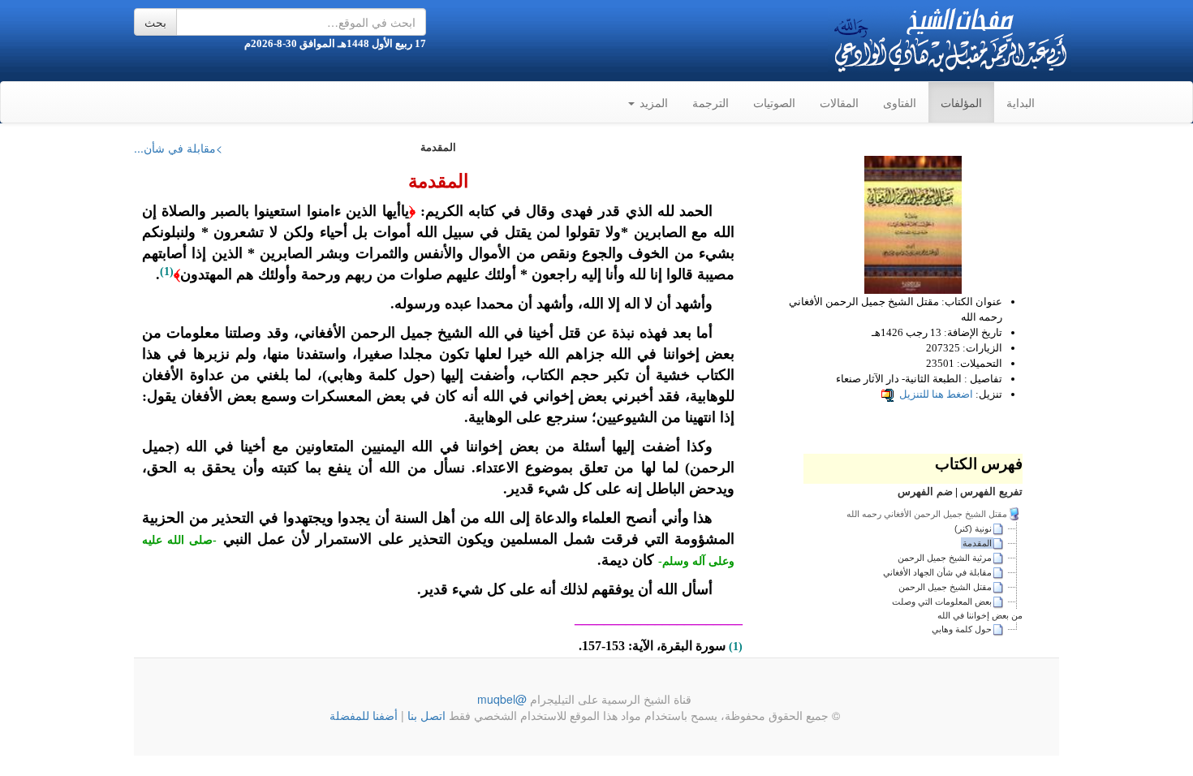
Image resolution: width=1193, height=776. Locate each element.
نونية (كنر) (973, 528)
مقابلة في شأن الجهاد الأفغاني (937, 572)
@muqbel (502, 699)
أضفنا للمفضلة (363, 715)
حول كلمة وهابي (962, 629)
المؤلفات (961, 102)
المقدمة (977, 543)
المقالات (839, 102)
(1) (167, 271)
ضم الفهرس (925, 491)
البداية (1020, 102)
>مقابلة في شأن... (178, 148)
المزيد (652, 102)
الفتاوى (899, 102)
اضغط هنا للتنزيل (936, 394)
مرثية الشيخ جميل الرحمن (945, 558)
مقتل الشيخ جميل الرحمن (945, 587)
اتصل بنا (425, 715)
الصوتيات (774, 102)
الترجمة (710, 102)
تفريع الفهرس (991, 491)
